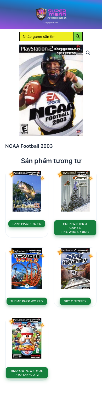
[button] (88, 53)
